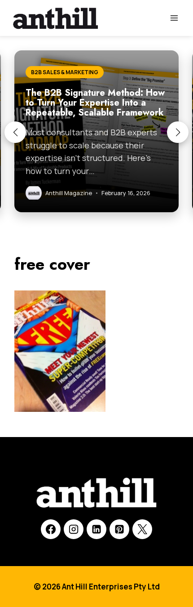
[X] (142, 529)
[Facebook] (51, 529)
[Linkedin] (96, 529)
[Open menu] (174, 18)
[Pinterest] (119, 529)
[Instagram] (73, 529)
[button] (15, 132)
